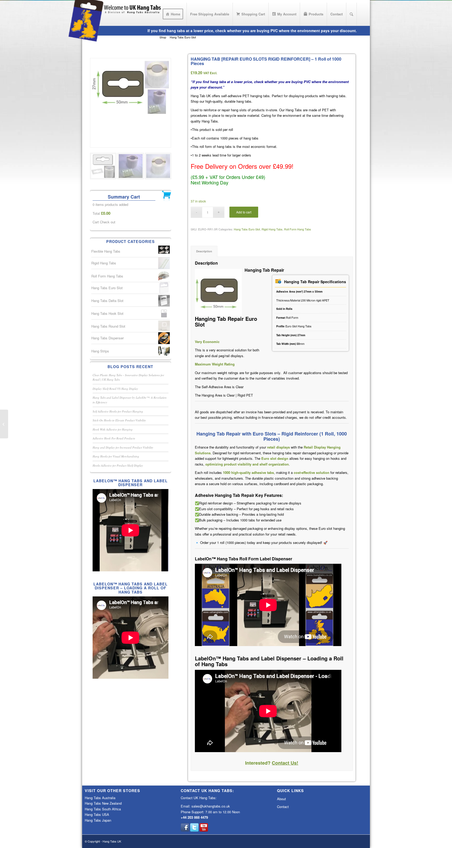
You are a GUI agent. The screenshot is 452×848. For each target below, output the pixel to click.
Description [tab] (204, 251)
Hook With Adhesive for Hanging (113, 429)
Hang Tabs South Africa (103, 808)
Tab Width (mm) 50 (288, 344)
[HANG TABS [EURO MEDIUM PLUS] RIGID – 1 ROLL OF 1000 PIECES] (4, 424)
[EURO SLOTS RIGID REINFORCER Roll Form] (130, 103)
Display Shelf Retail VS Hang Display (115, 389)
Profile (280, 326)
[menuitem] (173, 14)
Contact (283, 806)
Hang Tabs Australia (100, 797)
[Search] (351, 14)
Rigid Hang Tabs (272, 229)
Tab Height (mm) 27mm (290, 335)
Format (281, 318)
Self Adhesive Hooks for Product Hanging (118, 411)
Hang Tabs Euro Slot (247, 229)
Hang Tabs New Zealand (103, 803)
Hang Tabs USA (97, 814)
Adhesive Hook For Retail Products (114, 438)
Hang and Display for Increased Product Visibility (123, 447)
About (281, 798)
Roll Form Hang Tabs (297, 229)
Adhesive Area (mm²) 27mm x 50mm (299, 291)
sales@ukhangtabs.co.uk (210, 806)
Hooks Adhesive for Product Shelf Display (118, 465)
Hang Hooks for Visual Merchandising (116, 456)
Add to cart (243, 212)
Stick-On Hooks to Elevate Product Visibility (119, 420)
